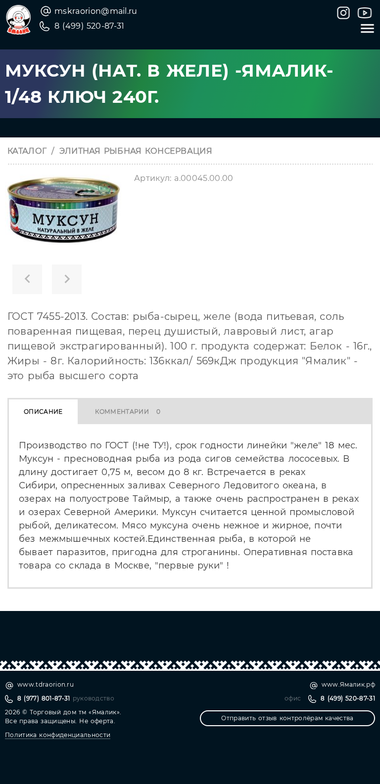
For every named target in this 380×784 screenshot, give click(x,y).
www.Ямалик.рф (348, 684)
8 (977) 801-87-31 (43, 698)
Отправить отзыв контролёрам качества (287, 718)
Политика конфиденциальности (57, 735)
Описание (43, 411)
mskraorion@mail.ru (96, 11)
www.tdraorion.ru (45, 684)
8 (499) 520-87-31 (89, 26)
